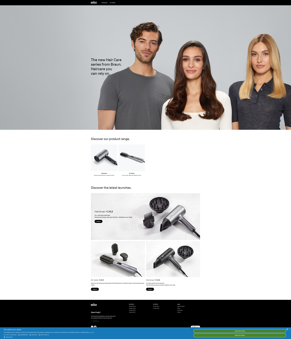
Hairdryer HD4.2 (132, 308)
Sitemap (179, 312)
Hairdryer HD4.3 (132, 306)
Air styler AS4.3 (156, 306)
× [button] (289, 329)
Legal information (181, 306)
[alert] (145, 333)
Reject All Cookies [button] (240, 335)
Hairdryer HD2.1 (132, 312)
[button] (49, 337)
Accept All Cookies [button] (240, 331)
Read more (91, 332)
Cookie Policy (180, 310)
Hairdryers (104, 2)
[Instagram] (92, 327)
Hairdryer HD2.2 (132, 310)
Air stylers (112, 2)
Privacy (178, 308)
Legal (178, 304)
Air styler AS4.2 (156, 308)
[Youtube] (95, 327)
